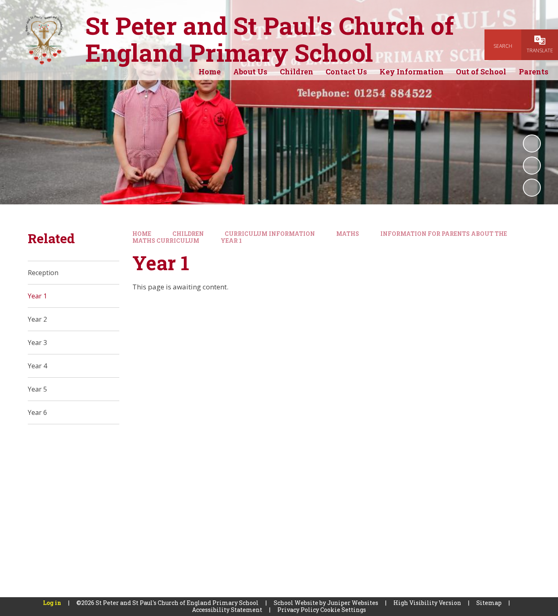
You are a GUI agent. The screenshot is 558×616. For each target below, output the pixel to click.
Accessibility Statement (227, 610)
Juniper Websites (352, 603)
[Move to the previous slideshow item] (532, 166)
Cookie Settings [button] (343, 610)
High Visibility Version (427, 603)
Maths (347, 233)
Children (188, 233)
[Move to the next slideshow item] (532, 188)
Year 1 (231, 240)
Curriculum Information (270, 233)
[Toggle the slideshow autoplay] (532, 143)
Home (141, 233)
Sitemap (489, 603)
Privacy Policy (298, 610)
